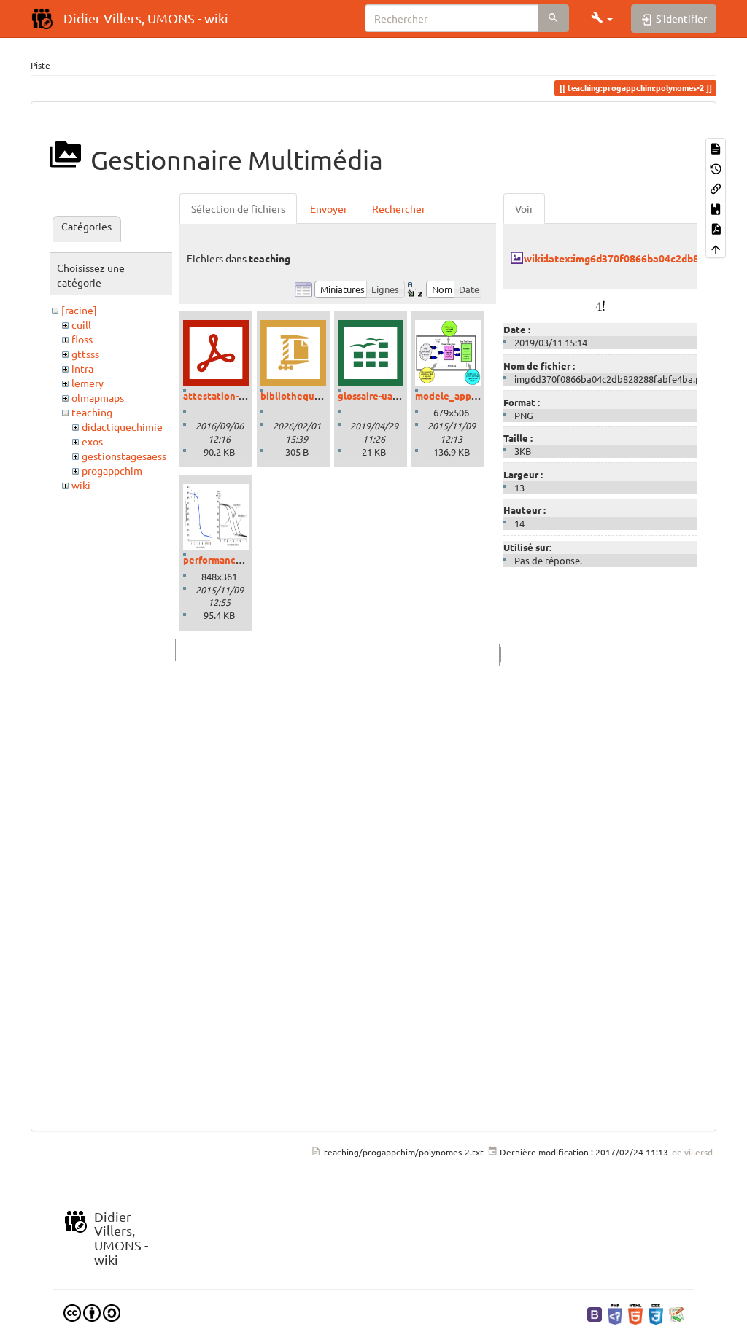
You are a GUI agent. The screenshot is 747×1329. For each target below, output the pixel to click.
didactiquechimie (122, 426)
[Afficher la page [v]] (715, 148)
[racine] (79, 309)
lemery (87, 382)
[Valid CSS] (656, 1313)
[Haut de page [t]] (715, 247)
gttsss (85, 353)
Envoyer (328, 208)
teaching (91, 411)
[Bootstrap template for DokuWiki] (594, 1313)
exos (92, 441)
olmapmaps (97, 397)
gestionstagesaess (124, 455)
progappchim (112, 470)
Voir (524, 208)
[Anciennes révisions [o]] (715, 167)
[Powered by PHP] (615, 1313)
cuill (81, 324)
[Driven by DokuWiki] (676, 1313)
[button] (602, 18)
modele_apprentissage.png (477, 395)
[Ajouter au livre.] (715, 207)
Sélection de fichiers (238, 208)
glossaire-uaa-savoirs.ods (394, 395)
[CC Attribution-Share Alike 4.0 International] (91, 1311)
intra (82, 368)
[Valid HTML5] (635, 1313)
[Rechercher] (553, 18)
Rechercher (398, 208)
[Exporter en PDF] (715, 228)
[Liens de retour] (715, 188)
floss (82, 339)
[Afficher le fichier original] (600, 303)
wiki (80, 484)
